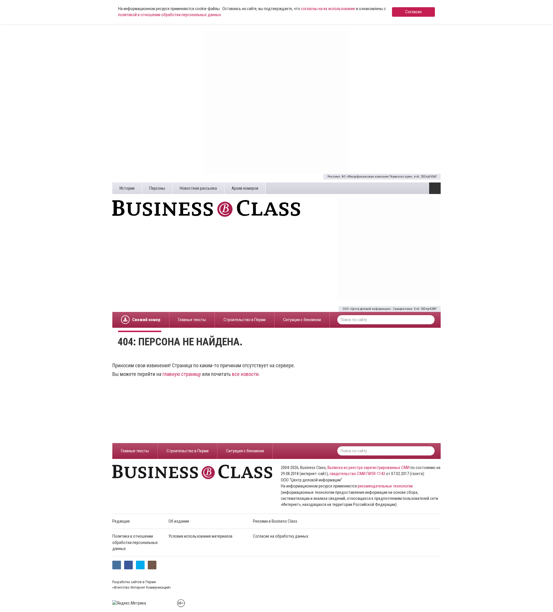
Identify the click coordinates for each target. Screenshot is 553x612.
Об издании (178, 521)
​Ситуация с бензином (302, 319)
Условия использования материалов (200, 536)
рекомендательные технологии (385, 486)
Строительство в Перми (245, 319)
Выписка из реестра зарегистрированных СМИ (368, 467)
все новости (245, 374)
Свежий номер (146, 319)
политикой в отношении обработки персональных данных (169, 14)
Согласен (413, 11)
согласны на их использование (328, 8)
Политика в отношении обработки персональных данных (135, 542)
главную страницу (181, 374)
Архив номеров (245, 188)
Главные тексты (192, 319)
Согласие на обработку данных (280, 536)
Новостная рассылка (198, 188)
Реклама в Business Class (275, 521)
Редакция (121, 521)
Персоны (157, 188)
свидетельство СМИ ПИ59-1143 (357, 473)
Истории (127, 188)
